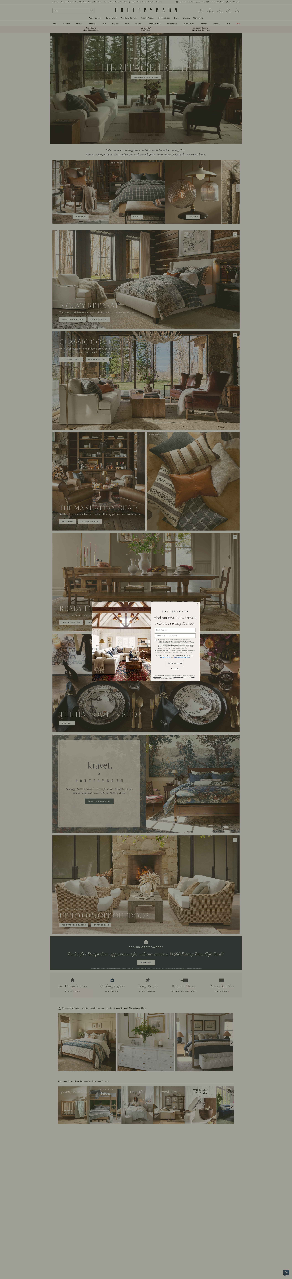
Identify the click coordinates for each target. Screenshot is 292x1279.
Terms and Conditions (182, 657)
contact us (184, 648)
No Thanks (175, 669)
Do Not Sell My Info (178, 677)
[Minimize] (197, 604)
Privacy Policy (165, 657)
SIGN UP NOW (175, 663)
